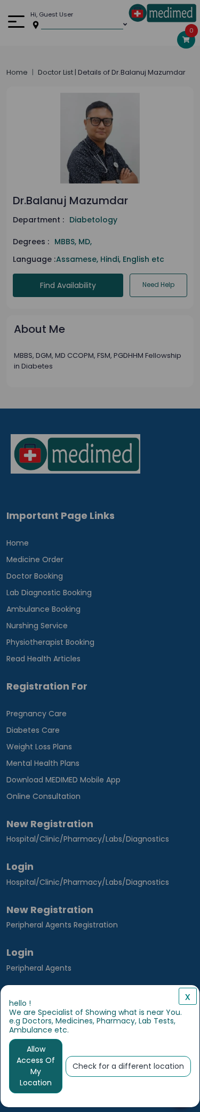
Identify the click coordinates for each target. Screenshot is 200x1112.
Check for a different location (128, 1066)
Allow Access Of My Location (36, 1066)
